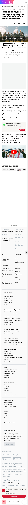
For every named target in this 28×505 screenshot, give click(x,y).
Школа (6, 388)
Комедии (6, 375)
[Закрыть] (25, 490)
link (15, 237)
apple (17, 454)
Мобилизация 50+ (8, 334)
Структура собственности (18, 274)
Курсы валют (7, 353)
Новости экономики (10, 349)
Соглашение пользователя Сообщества (18, 257)
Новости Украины (9, 296)
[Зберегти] (24, 23)
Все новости (8, 292)
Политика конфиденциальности (7, 274)
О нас (3, 254)
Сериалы (6, 377)
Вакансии (17, 271)
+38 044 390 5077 (19, 231)
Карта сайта (18, 279)
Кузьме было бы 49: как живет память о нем (13, 106)
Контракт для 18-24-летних (11, 338)
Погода (6, 304)
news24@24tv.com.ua (7, 231)
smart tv (6, 458)
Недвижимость (8, 400)
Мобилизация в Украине (11, 329)
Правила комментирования (19, 262)
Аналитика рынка (8, 402)
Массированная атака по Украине (13, 320)
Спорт (6, 411)
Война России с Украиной (12, 310)
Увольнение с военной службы (12, 331)
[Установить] (14, 493)
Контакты (17, 268)
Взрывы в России (8, 322)
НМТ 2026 (6, 390)
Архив (16, 277)
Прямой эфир (7, 298)
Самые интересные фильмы (11, 369)
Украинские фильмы (9, 371)
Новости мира (10, 6)
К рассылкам (9, 444)
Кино (5, 367)
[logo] (10, 2)
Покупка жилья (8, 404)
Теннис (6, 418)
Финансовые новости (9, 355)
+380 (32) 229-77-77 (10, 482)
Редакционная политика (5, 260)
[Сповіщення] (26, 2)
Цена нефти (7, 351)
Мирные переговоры (9, 316)
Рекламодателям (6, 268)
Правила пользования (7, 270)
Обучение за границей (10, 395)
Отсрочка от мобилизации (11, 340)
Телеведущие (5, 265)
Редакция (4, 256)
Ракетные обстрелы (9, 311)
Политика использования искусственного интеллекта (5, 278)
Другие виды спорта (9, 422)
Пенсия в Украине (9, 361)
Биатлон (6, 420)
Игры (16, 282)
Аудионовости (8, 302)
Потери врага (7, 324)
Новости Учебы (9, 382)
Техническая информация (18, 266)
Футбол (6, 415)
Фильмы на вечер (9, 373)
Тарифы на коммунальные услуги (13, 357)
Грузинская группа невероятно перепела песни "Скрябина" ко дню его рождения (20, 6)
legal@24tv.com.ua (20, 483)
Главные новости (8, 294)
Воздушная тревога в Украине (12, 318)
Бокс (5, 413)
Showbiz (4, 6)
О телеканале (5, 263)
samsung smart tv (17, 458)
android (6, 454)
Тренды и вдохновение (10, 406)
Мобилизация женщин (10, 336)
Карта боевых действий (10, 314)
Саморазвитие (8, 392)
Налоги (6, 359)
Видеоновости (8, 300)
